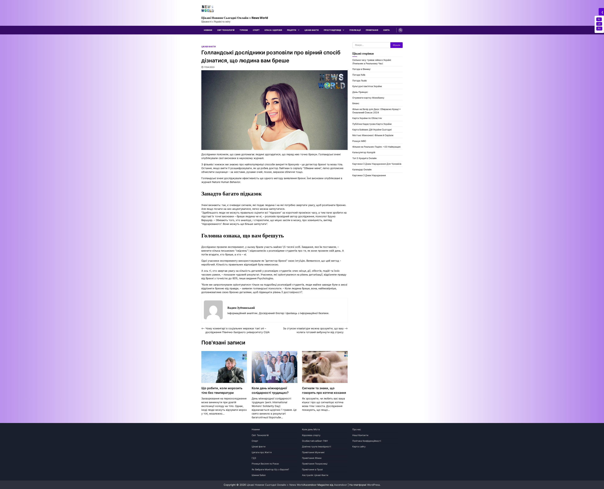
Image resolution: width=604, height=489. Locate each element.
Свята (386, 30)
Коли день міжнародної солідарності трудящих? (270, 390)
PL (599, 19)
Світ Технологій (226, 30)
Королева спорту (311, 435)
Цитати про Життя (262, 452)
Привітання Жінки (311, 458)
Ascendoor (340, 484)
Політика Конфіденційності (366, 441)
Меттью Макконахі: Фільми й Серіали (372, 135)
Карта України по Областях (367, 118)
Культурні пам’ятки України (367, 86)
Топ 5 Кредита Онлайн (364, 158)
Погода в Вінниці (361, 69)
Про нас (356, 429)
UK (599, 24)
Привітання (372, 30)
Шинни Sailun (259, 475)
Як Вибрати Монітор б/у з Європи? (270, 469)
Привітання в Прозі (312, 469)
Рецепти (291, 30)
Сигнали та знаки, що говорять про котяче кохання (324, 390)
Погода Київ (358, 74)
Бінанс (355, 103)
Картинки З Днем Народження (369, 175)
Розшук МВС (359, 141)
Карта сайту (359, 446)
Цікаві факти (312, 30)
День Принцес (360, 92)
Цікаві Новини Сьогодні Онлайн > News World (234, 17)
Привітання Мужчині (313, 452)
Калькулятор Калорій (363, 152)
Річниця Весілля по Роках (265, 463)
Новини (208, 30)
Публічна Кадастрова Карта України (371, 124)
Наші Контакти (360, 435)
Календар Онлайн (362, 169)
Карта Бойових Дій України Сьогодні (371, 129)
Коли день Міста (311, 429)
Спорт (256, 30)
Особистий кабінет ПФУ (315, 441)
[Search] (400, 30)
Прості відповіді (332, 30)
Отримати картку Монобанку (368, 97)
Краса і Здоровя (273, 30)
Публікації (355, 30)
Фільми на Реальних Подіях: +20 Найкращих (376, 146)
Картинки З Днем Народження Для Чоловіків (376, 163)
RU (599, 28)
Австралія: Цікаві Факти (315, 475)
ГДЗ (254, 458)
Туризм (244, 30)
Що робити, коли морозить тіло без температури (221, 390)
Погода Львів (359, 80)
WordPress (373, 484)
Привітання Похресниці (314, 463)
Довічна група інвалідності (316, 446)
